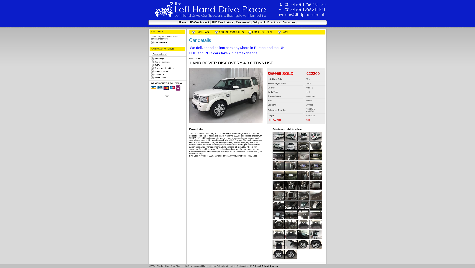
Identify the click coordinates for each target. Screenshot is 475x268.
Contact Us (159, 74)
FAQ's (157, 65)
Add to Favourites (163, 62)
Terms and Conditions (164, 68)
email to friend (262, 32)
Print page (203, 32)
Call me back (161, 42)
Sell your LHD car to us (266, 22)
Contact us (289, 22)
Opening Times (161, 71)
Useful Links (160, 78)
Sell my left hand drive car (265, 266)
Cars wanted (243, 22)
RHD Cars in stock (222, 22)
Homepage (159, 59)
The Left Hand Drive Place (164, 10)
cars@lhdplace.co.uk (266, 16)
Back (285, 32)
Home (182, 22)
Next (200, 58)
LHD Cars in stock (199, 22)
